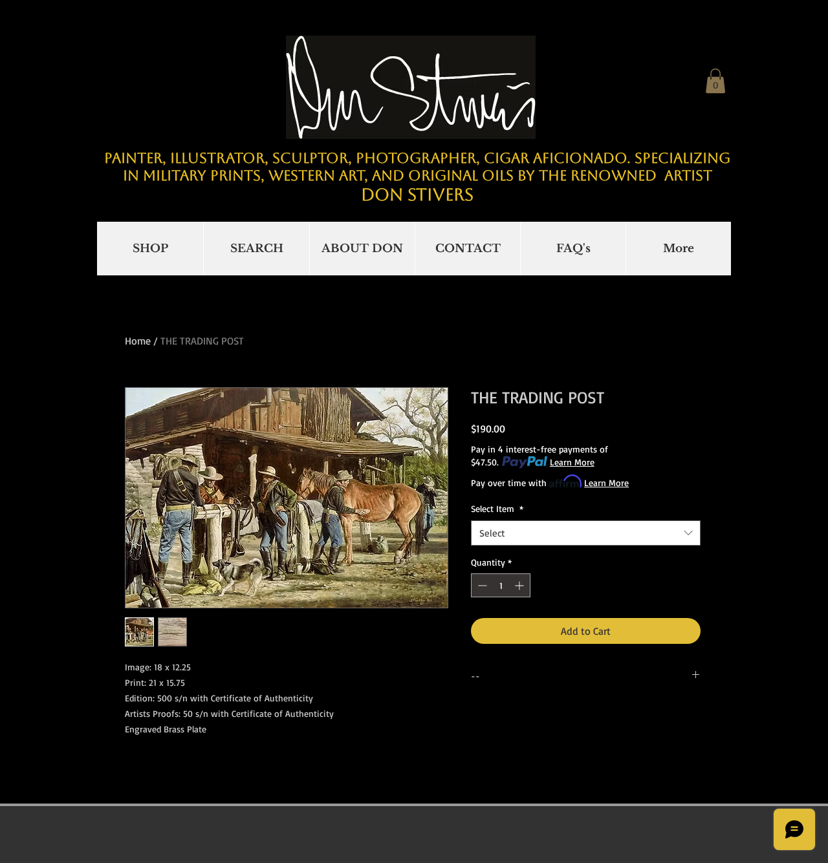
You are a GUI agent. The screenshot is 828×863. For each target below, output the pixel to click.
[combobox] (586, 533)
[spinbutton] (500, 585)
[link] (715, 81)
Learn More (572, 461)
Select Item (497, 508)
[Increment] (520, 585)
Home (138, 340)
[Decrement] (481, 585)
